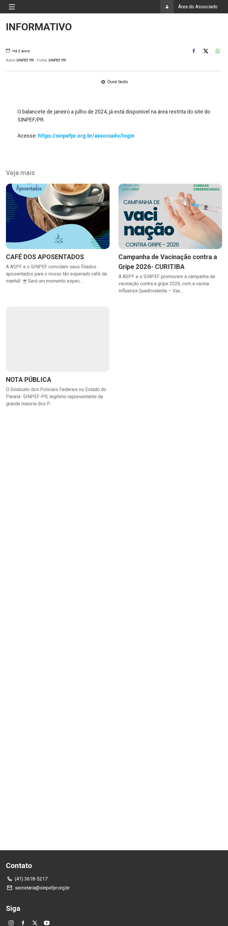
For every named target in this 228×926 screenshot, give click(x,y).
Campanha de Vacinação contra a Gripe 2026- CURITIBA (167, 261)
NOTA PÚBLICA (28, 379)
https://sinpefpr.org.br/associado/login (86, 136)
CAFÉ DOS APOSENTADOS (45, 257)
